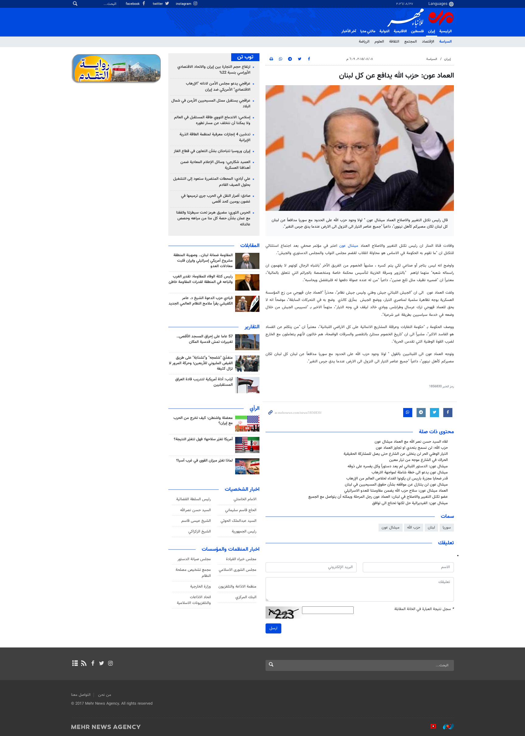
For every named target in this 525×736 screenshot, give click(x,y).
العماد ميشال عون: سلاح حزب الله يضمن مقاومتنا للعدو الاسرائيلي (396, 491)
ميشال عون (348, 246)
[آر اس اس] (84, 664)
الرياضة (364, 42)
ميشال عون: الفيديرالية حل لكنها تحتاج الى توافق (410, 503)
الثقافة (394, 42)
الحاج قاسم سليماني (240, 510)
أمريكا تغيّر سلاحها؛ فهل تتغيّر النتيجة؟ (203, 439)
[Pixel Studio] (430, 726)
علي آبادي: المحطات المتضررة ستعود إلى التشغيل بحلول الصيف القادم (211, 182)
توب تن (245, 57)
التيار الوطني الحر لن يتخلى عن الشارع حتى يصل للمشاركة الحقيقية (396, 454)
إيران (431, 31)
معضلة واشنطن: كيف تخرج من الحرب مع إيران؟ (203, 421)
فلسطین (417, 31)
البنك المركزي (245, 597)
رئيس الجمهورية (244, 531)
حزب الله (413, 528)
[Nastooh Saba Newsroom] (445, 726)
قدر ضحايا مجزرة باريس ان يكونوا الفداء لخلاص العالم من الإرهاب (397, 479)
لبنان (431, 528)
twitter (158, 4)
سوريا (447, 528)
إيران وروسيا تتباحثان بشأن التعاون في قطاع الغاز (212, 151)
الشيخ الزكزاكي (199, 531)
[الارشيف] (75, 664)
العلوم (379, 42)
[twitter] (101, 664)
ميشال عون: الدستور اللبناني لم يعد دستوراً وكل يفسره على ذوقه (398, 466)
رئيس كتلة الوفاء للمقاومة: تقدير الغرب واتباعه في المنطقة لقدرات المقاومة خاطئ (201, 279)
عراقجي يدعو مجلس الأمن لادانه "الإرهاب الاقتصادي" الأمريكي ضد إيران (218, 86)
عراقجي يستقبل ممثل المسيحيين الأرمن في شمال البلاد (210, 104)
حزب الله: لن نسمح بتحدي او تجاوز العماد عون (412, 448)
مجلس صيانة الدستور (194, 559)
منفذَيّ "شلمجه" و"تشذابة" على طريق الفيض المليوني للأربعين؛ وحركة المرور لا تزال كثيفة (201, 363)
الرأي (254, 409)
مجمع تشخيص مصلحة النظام (193, 573)
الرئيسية (445, 31)
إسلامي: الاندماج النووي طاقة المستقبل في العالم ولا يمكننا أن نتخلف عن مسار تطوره (212, 120)
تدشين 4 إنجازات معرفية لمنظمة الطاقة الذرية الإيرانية (215, 137)
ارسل (273, 628)
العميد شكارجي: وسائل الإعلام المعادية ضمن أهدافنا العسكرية (215, 165)
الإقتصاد (428, 42)
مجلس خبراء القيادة (241, 559)
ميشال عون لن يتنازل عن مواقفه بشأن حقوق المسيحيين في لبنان (396, 485)
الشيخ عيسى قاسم (196, 521)
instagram (184, 4)
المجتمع (410, 42)
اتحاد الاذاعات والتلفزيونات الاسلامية (194, 600)
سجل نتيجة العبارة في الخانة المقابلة (424, 609)
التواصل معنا (81, 695)
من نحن (104, 695)
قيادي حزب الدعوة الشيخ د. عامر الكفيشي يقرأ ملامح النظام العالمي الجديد (201, 301)
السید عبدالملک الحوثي (238, 521)
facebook (133, 4)
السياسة (445, 42)
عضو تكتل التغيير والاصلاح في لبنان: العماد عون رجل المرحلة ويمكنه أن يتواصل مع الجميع (378, 497)
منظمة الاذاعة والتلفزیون (237, 587)
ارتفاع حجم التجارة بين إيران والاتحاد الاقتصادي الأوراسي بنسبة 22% (213, 70)
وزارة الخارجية (200, 587)
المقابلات (249, 246)
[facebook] (92, 664)
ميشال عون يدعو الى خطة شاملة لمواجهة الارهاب (410, 472)
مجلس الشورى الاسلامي (237, 570)
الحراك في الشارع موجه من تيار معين (418, 460)
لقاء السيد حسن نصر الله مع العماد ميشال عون (411, 442)
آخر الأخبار (348, 31)
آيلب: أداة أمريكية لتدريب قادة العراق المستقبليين (204, 382)
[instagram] (110, 664)
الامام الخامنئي (245, 499)
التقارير (252, 327)
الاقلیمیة (400, 31)
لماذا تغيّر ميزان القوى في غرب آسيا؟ (204, 461)
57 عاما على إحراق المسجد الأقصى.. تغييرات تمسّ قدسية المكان (205, 339)
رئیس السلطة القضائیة (193, 499)
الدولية (384, 31)
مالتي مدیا (367, 31)
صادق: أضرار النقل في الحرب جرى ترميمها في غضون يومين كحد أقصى (215, 199)
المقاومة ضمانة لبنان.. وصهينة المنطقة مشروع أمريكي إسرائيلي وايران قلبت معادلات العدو (203, 260)
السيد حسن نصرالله (195, 510)
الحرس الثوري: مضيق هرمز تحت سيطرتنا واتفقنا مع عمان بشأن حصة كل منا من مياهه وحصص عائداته (213, 218)
